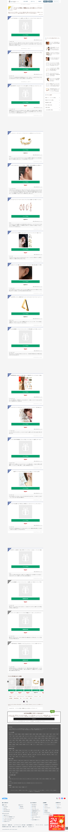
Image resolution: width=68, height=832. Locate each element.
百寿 (13, 736)
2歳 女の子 (55, 760)
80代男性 (43, 770)
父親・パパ (39, 750)
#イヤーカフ (36, 696)
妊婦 (17, 756)
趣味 (31, 744)
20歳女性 (14, 768)
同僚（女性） (49, 754)
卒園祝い (47, 738)
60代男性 (28, 770)
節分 (23, 736)
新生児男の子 (11, 760)
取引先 (53, 754)
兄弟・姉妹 (56, 750)
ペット (35, 744)
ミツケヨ (51, 790)
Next (43, 681)
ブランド (45, 806)
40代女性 (50, 768)
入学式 (10, 740)
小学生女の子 (36, 764)
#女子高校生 (10, 698)
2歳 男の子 (51, 760)
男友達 (17, 750)
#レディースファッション (20, 696)
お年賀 (20, 736)
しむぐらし (22, 808)
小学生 (27, 764)
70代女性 (32, 770)
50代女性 (10, 770)
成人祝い (54, 738)
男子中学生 (30, 766)
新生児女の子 (16, 760)
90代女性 (46, 770)
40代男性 (54, 768)
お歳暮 (14, 738)
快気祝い (14, 744)
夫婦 (10, 756)
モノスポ (39, 790)
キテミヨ (30, 790)
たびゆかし (54, 790)
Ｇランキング (12, 790)
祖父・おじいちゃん (12, 752)
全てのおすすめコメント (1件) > (38, 115)
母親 (43, 750)
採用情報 (45, 810)
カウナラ (47, 790)
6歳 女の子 (39, 762)
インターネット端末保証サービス (9, 816)
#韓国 (30, 698)
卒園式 (17, 740)
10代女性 (55, 766)
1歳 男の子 (43, 760)
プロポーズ (49, 744)
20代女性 (21, 768)
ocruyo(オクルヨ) (11, 708)
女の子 (14, 772)
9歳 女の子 (14, 764)
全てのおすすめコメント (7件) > (38, 578)
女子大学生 (51, 766)
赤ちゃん (24, 756)
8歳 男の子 (51, 762)
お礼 (17, 742)
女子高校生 (43, 766)
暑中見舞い (43, 736)
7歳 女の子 (47, 762)
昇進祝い (24, 740)
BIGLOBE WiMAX (7, 811)
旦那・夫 (32, 750)
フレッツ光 (34, 807)
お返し (14, 742)
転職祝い (27, 740)
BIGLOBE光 (6, 806)
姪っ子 (36, 752)
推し (30, 756)
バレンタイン (27, 736)
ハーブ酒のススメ (30, 791)
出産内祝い (10, 742)
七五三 (32, 738)
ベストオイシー (35, 790)
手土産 (28, 742)
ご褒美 (36, 742)
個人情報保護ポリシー (30, 824)
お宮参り (18, 738)
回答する (50, 1)
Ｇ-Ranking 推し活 (37, 791)
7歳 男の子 (43, 762)
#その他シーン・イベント (12, 696)
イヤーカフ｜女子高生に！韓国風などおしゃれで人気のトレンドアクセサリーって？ (26, 708)
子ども (27, 752)
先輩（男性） (47, 752)
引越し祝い (38, 740)
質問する (45, 1)
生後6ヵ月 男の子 (32, 760)
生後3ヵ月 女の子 (27, 760)
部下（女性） (20, 754)
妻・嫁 (36, 750)
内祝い (52, 740)
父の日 (39, 736)
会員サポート (59, 807)
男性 (10, 772)
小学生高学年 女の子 (25, 766)
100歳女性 (54, 770)
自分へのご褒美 (40, 742)
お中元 (47, 736)
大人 (56, 754)
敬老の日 (50, 736)
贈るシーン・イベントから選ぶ (50, 97)
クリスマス (10, 738)
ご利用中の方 (58, 802)
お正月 (17, 736)
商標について (25, 826)
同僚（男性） (44, 754)
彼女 (13, 750)
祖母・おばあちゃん (18, 752)
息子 (49, 750)
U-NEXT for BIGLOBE (7, 819)
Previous (8, 681)
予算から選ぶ (47, 107)
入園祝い (39, 738)
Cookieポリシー (47, 824)
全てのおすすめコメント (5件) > (38, 435)
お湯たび (20, 790)
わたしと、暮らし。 (25, 790)
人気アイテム (33, 1)
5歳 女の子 (31, 762)
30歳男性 (32, 768)
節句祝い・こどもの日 (27, 738)
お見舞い (56, 742)
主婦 (13, 756)
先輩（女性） (52, 752)
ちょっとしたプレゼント (47, 742)
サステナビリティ (47, 807)
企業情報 (44, 802)
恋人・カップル (28, 750)
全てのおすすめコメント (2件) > (38, 467)
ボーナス (28, 744)
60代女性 (25, 770)
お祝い (21, 742)
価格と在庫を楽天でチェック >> (38, 74)
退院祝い (10, 744)
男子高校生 (39, 766)
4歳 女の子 (22, 762)
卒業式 (57, 738)
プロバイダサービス (35, 809)
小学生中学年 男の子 (55, 764)
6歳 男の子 (35, 762)
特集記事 (39, 1)
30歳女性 (28, 768)
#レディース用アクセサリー (29, 696)
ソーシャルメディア (47, 814)
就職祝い (20, 740)
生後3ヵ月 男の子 (21, 760)
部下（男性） (16, 754)
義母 (43, 752)
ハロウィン (54, 736)
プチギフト (24, 742)
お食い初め (21, 738)
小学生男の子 (31, 764)
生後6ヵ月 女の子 (38, 760)
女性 (57, 770)
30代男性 (39, 768)
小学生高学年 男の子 (18, 766)
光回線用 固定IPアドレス (36, 810)
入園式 (14, 740)
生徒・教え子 (11, 754)
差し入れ (52, 742)
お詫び (38, 744)
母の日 (36, 736)
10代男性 (10, 768)
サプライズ (32, 742)
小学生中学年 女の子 (12, 766)
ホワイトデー (32, 736)
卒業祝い (50, 738)
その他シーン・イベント (43, 744)
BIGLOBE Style (47, 812)
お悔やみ (21, 744)
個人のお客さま (5, 802)
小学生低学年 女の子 (48, 764)
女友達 (20, 750)
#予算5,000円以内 (16, 698)
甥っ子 (33, 752)
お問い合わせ (4, 824)
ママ (20, 756)
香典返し (24, 744)
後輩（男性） (25, 754)
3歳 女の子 (14, 762)
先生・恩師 (56, 752)
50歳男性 (57, 768)
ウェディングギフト (12, 746)
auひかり (5, 808)
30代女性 (36, 768)
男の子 (17, 772)
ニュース (45, 809)
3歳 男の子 (10, 762)
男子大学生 (47, 766)
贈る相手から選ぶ (48, 102)
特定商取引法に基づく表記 (6, 826)
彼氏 (10, 750)
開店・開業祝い (48, 740)
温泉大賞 (21, 806)
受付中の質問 (26, 1)
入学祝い (43, 738)
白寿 (10, 736)
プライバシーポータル (39, 824)
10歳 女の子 (23, 764)
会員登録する (34, 718)
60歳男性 (21, 770)
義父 (39, 752)
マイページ (56, 1)
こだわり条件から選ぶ (49, 109)
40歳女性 (43, 768)
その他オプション (7, 821)
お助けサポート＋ (7, 815)
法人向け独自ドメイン (35, 819)
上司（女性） (39, 754)
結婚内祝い (56, 740)
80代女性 (39, 770)
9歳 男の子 (10, 764)
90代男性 (50, 770)
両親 (46, 750)
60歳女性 (18, 770)
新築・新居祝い (43, 740)
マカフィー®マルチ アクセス (36, 818)
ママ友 (23, 750)
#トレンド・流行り (25, 698)
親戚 (23, 752)
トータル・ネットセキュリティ (9, 818)
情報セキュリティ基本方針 (16, 826)
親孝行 (17, 744)
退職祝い (31, 740)
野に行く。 (43, 790)
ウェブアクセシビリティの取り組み (20, 824)
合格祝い (36, 738)
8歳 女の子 (55, 762)
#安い (21, 698)
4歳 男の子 (18, 762)
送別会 (34, 740)
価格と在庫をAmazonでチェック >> (37, 221)
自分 (33, 756)
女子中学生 (34, 766)
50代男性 (14, 770)
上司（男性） (34, 754)
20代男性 (25, 768)
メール (58, 806)
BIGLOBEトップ (31, 826)
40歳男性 (46, 768)
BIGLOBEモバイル (7, 809)
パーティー (53, 744)
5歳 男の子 (27, 762)
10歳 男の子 (19, 764)
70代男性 (36, 770)
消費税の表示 (10, 824)
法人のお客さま (33, 802)
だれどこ (16, 790)
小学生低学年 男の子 (41, 764)
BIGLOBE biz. (34, 804)
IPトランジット (34, 815)
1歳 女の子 (47, 760)
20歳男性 (18, 768)
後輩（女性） (30, 754)
